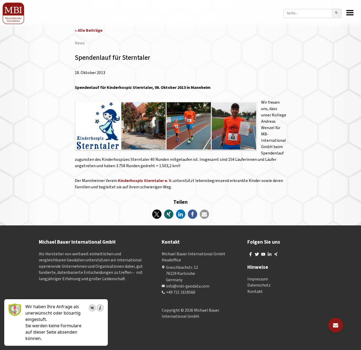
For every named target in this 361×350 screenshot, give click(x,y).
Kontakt (255, 291)
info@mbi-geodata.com (187, 286)
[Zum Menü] (350, 13)
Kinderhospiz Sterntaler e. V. (145, 181)
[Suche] (336, 13)
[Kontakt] (335, 325)
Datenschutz (259, 285)
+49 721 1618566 (180, 292)
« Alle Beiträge (89, 30)
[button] (156, 214)
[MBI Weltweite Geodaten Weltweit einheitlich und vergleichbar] (14, 13)
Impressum (257, 279)
